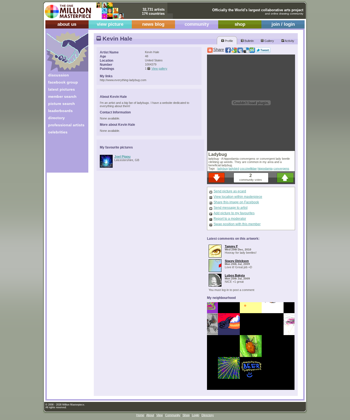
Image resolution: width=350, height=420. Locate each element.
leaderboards (60, 110)
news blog (153, 24)
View (159, 415)
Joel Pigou (122, 156)
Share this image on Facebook (236, 202)
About (150, 415)
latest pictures (61, 89)
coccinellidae (248, 168)
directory (56, 118)
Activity (289, 40)
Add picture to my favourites (234, 213)
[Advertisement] (64, 155)
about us (66, 24)
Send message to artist (230, 208)
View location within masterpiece (238, 197)
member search (62, 96)
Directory (208, 415)
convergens (281, 168)
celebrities (58, 132)
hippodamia (265, 168)
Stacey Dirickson (237, 260)
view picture (110, 24)
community (197, 24)
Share (218, 49)
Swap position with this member (237, 224)
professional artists (66, 125)
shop (240, 24)
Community (172, 415)
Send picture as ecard (230, 191)
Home (140, 415)
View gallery (159, 68)
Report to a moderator (230, 219)
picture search (61, 103)
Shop (186, 415)
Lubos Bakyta (235, 275)
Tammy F (231, 246)
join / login (283, 24)
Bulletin (249, 40)
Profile (228, 40)
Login (195, 415)
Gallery (269, 40)
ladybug (222, 168)
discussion (58, 75)
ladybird (234, 168)
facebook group (63, 82)
